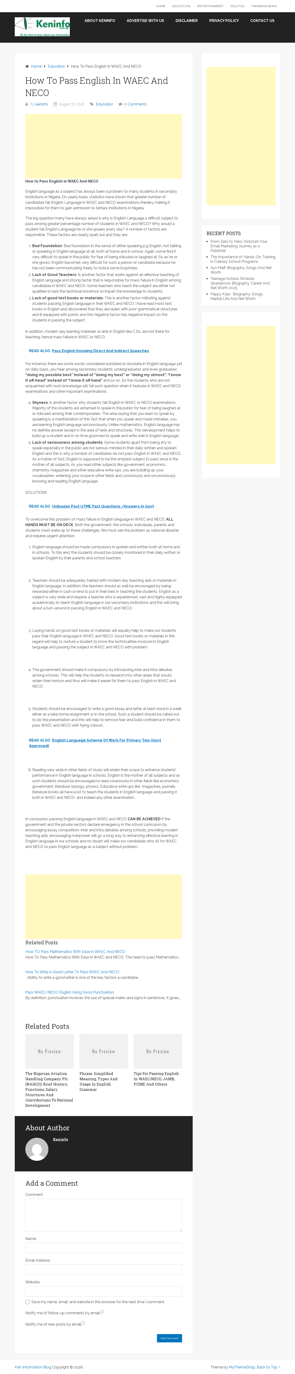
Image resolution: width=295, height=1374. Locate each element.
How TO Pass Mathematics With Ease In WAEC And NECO (75, 951)
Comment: (34, 1194)
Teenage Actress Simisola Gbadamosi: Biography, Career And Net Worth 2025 (240, 283)
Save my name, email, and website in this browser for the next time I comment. (98, 1302)
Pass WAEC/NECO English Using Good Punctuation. (69, 992)
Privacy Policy (224, 20)
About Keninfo (100, 20)
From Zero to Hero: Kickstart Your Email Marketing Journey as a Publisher (238, 246)
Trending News (264, 6)
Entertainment (210, 6)
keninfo (41, 104)
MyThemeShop (242, 1367)
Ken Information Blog (33, 1367)
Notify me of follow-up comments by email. (62, 1313)
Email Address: (37, 1260)
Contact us (262, 20)
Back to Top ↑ (268, 1367)
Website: (32, 1282)
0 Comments (135, 104)
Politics (237, 6)
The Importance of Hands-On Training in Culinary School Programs (242, 259)
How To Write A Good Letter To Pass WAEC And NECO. (72, 972)
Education (181, 6)
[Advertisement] (103, 146)
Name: (30, 1238)
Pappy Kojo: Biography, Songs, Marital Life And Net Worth (236, 296)
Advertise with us (145, 20)
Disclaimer (187, 20)
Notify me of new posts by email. (53, 1324)
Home (160, 6)
